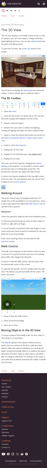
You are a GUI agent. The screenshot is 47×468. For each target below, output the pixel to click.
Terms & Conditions (36, 460)
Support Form (7, 421)
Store (4, 412)
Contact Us (6, 447)
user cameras (20, 182)
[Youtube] (3, 453)
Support (5, 417)
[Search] (38, 3)
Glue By (8, 342)
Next (12, 16)
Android (4, 397)
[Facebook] (8, 453)
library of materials (11, 138)
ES (15, 11)
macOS (4, 384)
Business (5, 429)
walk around (35, 41)
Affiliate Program (8, 436)
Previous (4, 16)
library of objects (26, 138)
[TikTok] (26, 453)
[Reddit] (22, 453)
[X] (17, 453)
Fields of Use (8, 407)
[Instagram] (12, 453)
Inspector (22, 145)
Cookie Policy (23, 461)
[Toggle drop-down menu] (43, 3)
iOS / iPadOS (6, 387)
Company (6, 440)
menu (14, 111)
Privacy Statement (10, 460)
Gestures (5, 241)
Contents (21, 16)
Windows (5, 393)
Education (5, 432)
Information (28, 90)
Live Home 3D (14, 3)
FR (11, 11)
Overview (5, 444)
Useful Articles (8, 401)
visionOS (5, 390)
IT (19, 11)
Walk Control (33, 204)
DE (7, 11)
